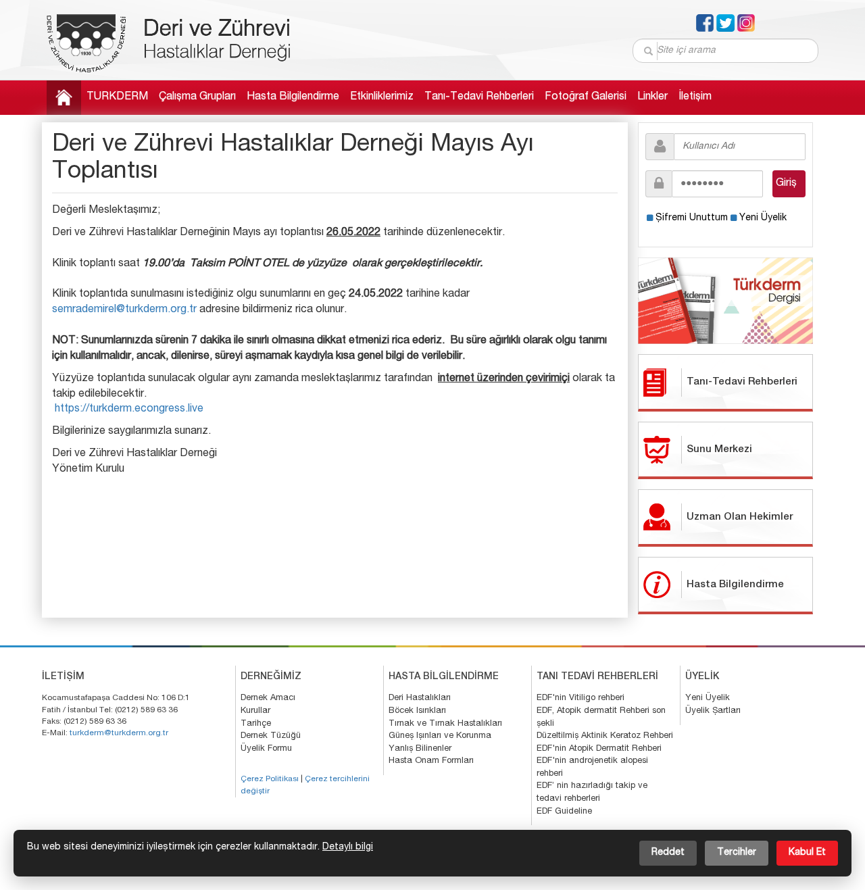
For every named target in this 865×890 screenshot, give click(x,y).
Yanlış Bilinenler (420, 749)
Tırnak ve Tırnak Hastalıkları (445, 724)
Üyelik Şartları (713, 711)
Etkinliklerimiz (382, 97)
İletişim (695, 97)
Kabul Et (807, 853)
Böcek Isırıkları (417, 711)
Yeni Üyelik (763, 218)
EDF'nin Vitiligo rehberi (580, 698)
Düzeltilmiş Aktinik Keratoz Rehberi (605, 736)
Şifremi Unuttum (692, 218)
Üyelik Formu (266, 749)
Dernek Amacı (268, 698)
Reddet (668, 853)
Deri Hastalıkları (420, 698)
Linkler (652, 97)
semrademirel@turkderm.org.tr (124, 310)
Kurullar (255, 711)
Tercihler (736, 853)
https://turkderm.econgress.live (129, 409)
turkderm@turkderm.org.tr (119, 733)
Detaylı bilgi (347, 847)
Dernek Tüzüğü (271, 736)
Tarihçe (256, 724)
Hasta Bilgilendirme (293, 97)
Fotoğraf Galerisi (585, 97)
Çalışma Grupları (197, 97)
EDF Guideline (564, 812)
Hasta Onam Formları (431, 761)
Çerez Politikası (270, 779)
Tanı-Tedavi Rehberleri (479, 97)
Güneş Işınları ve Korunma (440, 736)
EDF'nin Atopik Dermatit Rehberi (599, 749)
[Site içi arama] (649, 51)
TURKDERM (117, 97)
